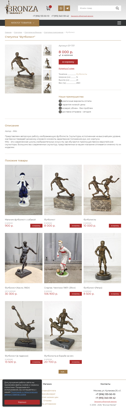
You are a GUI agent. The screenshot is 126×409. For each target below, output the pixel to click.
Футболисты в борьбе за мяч (58, 356)
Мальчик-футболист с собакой (20, 219)
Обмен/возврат (47, 394)
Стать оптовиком (47, 404)
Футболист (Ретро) (93, 288)
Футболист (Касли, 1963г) (17, 288)
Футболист (49, 219)
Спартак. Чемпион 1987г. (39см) (60, 288)
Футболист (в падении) (16, 356)
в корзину (68, 62)
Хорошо (22, 402)
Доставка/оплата (47, 390)
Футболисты (81, 74)
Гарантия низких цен (47, 397)
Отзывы (47, 400)
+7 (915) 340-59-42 (105, 398)
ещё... (63, 372)
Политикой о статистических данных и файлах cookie (21, 393)
